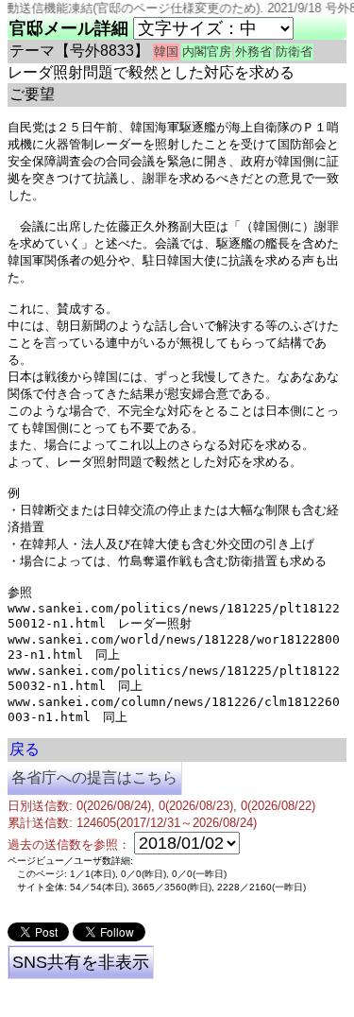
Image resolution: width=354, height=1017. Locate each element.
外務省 (253, 51)
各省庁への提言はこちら (94, 777)
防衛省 (294, 51)
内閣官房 (206, 51)
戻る (24, 749)
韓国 (166, 51)
